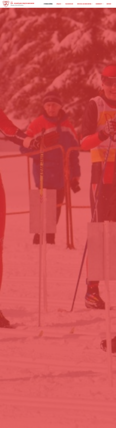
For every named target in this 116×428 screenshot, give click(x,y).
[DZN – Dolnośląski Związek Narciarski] (6, 4)
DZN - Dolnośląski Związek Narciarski (22, 3)
